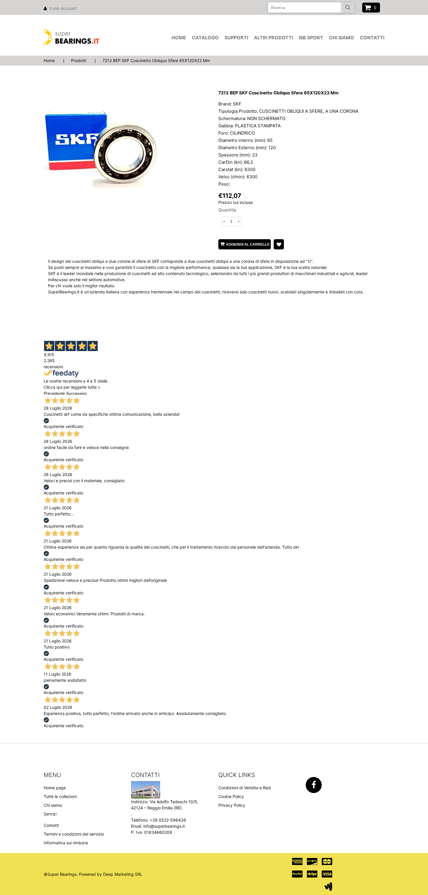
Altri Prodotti (273, 37)
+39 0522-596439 (168, 820)
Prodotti (78, 60)
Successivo (76, 393)
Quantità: (227, 210)
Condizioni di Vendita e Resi (244, 787)
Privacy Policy (231, 805)
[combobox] (311, 7)
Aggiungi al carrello (247, 244)
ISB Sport (311, 37)
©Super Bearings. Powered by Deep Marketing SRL (93, 874)
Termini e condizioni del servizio (74, 833)
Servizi (50, 813)
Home (178, 37)
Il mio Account (63, 8)
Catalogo (205, 37)
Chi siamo (341, 37)
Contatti (372, 37)
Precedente (54, 393)
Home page (55, 787)
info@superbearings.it (164, 826)
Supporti (236, 37)
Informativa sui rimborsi (66, 842)
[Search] (348, 7)
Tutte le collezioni (60, 796)
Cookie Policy (231, 796)
